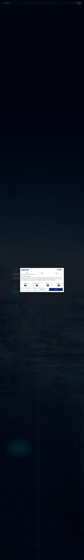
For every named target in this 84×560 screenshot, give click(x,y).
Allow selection (42, 289)
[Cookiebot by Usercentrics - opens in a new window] (58, 270)
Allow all (56, 289)
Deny (28, 289)
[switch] (36, 285)
